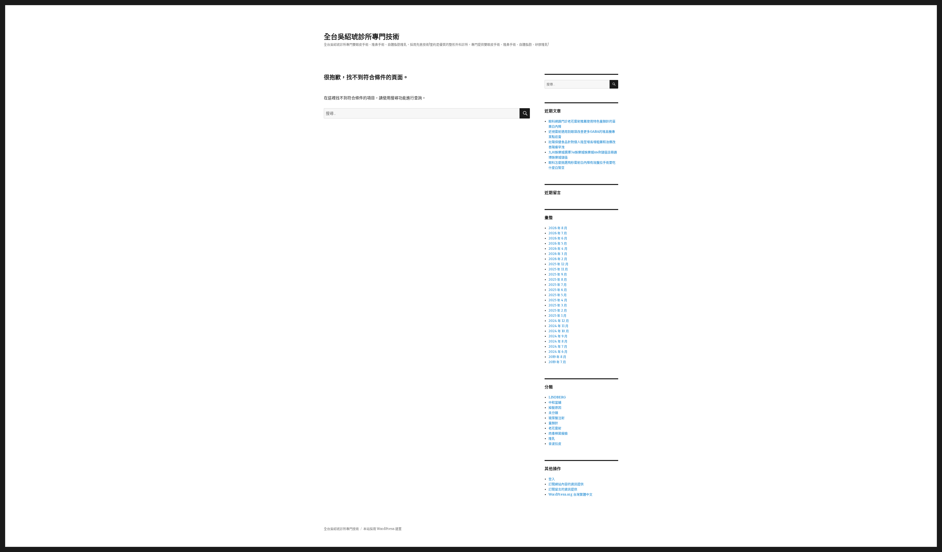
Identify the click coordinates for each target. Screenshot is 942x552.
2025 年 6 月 (558, 290)
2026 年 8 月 (558, 228)
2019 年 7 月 (557, 362)
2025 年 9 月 (558, 274)
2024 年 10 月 (559, 331)
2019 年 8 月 (557, 357)
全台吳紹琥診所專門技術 (361, 37)
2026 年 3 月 (558, 254)
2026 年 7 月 (558, 233)
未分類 (553, 413)
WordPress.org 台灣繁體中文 (570, 494)
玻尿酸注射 (556, 418)
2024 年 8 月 (558, 341)
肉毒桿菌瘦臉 (558, 433)
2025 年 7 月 (558, 285)
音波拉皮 (555, 444)
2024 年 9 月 (558, 336)
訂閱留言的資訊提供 (563, 489)
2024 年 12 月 (559, 321)
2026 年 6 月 (558, 238)
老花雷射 (555, 428)
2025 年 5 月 (558, 295)
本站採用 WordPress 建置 (382, 529)
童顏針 (553, 423)
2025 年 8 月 (558, 279)
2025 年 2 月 (558, 310)
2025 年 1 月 (557, 316)
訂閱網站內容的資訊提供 (566, 484)
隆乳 (552, 438)
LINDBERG (557, 397)
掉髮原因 (555, 408)
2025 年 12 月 (558, 264)
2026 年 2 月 (558, 259)
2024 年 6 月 (558, 352)
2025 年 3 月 (558, 305)
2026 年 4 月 (558, 249)
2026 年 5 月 (558, 243)
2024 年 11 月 (558, 326)
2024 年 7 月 (558, 346)
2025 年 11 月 (558, 269)
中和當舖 (555, 402)
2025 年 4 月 (558, 300)
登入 (552, 479)
